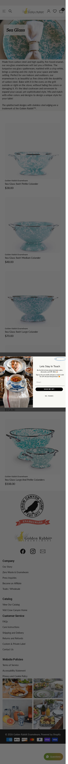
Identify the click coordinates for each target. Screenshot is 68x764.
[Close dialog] (60, 359)
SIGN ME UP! (49, 389)
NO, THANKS (49, 396)
